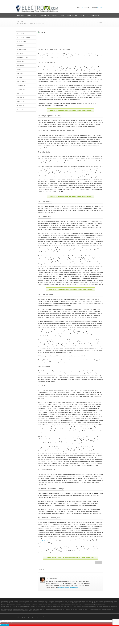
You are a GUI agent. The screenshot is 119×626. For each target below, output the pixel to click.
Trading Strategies (31, 15)
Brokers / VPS (84, 15)
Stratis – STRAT (21, 89)
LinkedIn (83, 569)
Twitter (79, 2)
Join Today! (100, 7)
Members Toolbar (26, 617)
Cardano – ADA (21, 81)
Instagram (90, 2)
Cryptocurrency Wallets (23, 37)
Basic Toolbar (19, 617)
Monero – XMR (21, 69)
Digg (90, 569)
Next (100, 562)
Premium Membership (72, 15)
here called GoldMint (43, 541)
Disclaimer (33, 617)
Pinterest (97, 2)
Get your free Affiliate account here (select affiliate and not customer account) (71, 289)
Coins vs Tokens (21, 41)
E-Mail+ (101, 569)
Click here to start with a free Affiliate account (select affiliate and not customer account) (71, 557)
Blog (62, 15)
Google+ (86, 2)
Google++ (97, 569)
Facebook (83, 2)
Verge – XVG (20, 101)
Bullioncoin (20, 105)
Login (82, 7)
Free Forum (55, 15)
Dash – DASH (21, 61)
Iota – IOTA (20, 93)
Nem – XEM (20, 97)
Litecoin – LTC (21, 53)
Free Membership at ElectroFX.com (68, 587)
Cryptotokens (20, 109)
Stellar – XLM (21, 85)
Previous (97, 562)
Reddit (86, 569)
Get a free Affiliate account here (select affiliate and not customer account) (71, 110)
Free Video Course (44, 15)
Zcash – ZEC (20, 77)
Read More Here (4, 625)
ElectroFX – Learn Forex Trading (33, 616)
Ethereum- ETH (21, 49)
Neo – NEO (20, 73)
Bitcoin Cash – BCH (22, 57)
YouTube (94, 2)
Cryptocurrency (95, 15)
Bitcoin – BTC (21, 45)
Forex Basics (20, 15)
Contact (37, 617)
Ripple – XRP (21, 65)
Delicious (94, 569)
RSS (101, 2)
